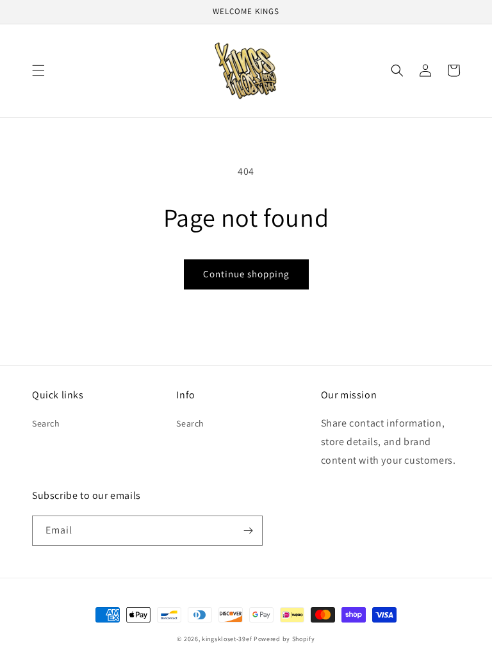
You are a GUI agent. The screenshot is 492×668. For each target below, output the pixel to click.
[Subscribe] (248, 531)
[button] (38, 70)
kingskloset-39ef (227, 639)
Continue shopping (246, 274)
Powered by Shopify (284, 639)
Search (46, 423)
